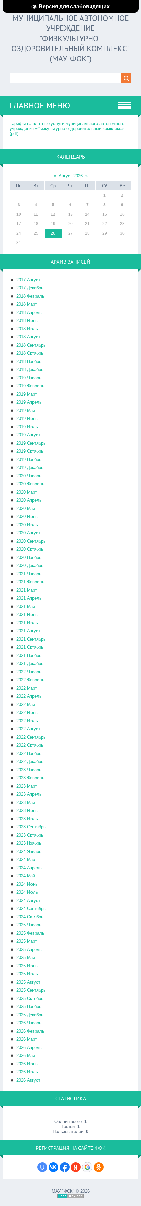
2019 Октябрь (29, 451)
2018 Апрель (29, 312)
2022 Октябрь (29, 745)
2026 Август (28, 1080)
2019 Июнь (27, 418)
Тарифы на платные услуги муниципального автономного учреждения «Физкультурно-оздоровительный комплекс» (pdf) (67, 128)
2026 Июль (27, 1071)
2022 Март (26, 688)
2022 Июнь (27, 712)
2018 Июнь (27, 320)
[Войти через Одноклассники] (99, 1167)
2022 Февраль (30, 679)
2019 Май (25, 410)
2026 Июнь (27, 1063)
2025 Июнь (27, 965)
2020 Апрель (29, 500)
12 (53, 214)
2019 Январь (28, 377)
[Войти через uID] (42, 1167)
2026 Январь (28, 1022)
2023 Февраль (30, 777)
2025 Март (26, 941)
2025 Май (25, 957)
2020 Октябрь (29, 549)
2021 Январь (28, 573)
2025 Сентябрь (31, 990)
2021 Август (28, 630)
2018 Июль (27, 328)
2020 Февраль (30, 483)
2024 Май (25, 875)
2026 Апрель (29, 1047)
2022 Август (28, 728)
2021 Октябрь (29, 647)
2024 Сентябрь (31, 908)
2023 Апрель (29, 794)
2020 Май (25, 508)
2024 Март (26, 859)
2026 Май (25, 1055)
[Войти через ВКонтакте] (53, 1167)
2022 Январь (28, 671)
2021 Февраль (30, 581)
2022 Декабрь (29, 761)
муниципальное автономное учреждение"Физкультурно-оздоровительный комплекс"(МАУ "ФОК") (70, 38)
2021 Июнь (27, 614)
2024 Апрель (29, 867)
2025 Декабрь (29, 1014)
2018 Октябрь (29, 353)
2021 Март (26, 590)
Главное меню (40, 105)
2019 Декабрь (29, 467)
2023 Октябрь (29, 835)
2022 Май (25, 704)
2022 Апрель (29, 696)
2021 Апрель (29, 598)
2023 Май (25, 802)
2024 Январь (28, 851)
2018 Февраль (30, 296)
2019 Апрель (29, 402)
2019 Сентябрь (31, 443)
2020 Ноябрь (28, 557)
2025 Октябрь (29, 998)
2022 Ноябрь (28, 753)
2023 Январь (28, 769)
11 (36, 214)
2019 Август (28, 434)
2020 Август (28, 532)
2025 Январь (28, 924)
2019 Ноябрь (28, 459)
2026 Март (26, 1039)
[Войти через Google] (87, 1167)
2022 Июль (27, 720)
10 (18, 214)
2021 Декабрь (29, 663)
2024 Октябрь (29, 916)
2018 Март (26, 304)
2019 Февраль (30, 385)
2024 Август (28, 900)
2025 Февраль (30, 933)
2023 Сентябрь (31, 826)
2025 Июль (27, 973)
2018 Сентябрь (31, 345)
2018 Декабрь (29, 369)
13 (70, 214)
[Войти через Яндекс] (76, 1167)
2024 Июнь (27, 884)
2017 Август (28, 279)
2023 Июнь (27, 810)
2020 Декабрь (29, 565)
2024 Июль (27, 892)
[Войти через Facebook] (65, 1167)
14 (87, 214)
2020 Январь (28, 475)
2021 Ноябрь (28, 655)
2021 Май (25, 606)
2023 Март (26, 786)
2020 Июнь (27, 516)
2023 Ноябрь (28, 843)
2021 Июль (27, 622)
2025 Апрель (29, 949)
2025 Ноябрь (28, 1006)
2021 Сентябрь (31, 639)
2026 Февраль (30, 1031)
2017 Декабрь (29, 287)
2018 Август (28, 336)
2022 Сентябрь (31, 737)
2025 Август (28, 982)
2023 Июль (27, 818)
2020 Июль (27, 524)
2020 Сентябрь (31, 541)
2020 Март (26, 492)
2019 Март (26, 394)
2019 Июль (27, 426)
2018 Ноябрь (28, 361)
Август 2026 (71, 175)
